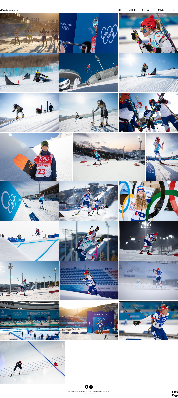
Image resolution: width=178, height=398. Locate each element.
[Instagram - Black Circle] (91, 387)
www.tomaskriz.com (72, 391)
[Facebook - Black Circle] (86, 387)
